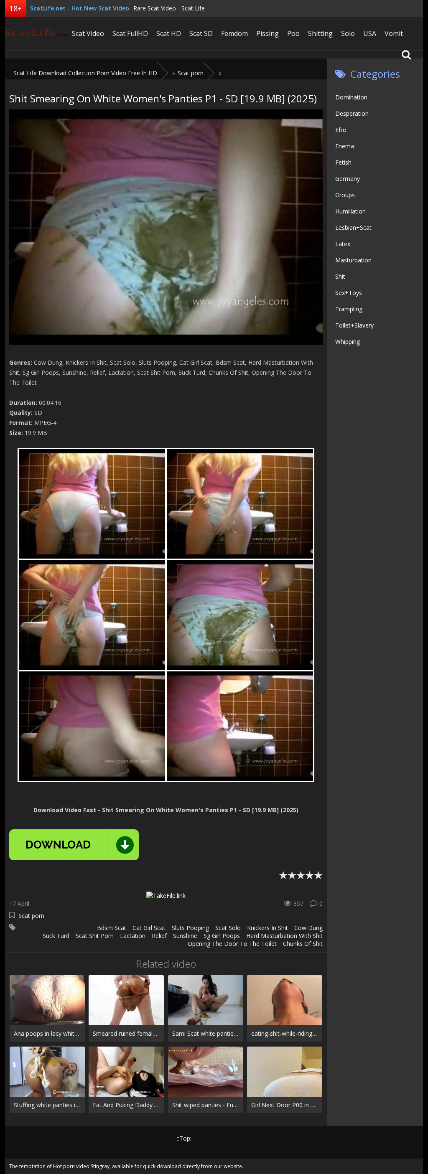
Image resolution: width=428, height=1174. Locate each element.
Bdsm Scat (111, 928)
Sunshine (185, 936)
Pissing (267, 33)
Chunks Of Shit (303, 944)
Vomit (394, 33)
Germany (347, 179)
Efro (340, 130)
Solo (348, 33)
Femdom (234, 33)
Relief (159, 936)
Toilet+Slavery (354, 325)
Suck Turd (56, 936)
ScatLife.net (36, 33)
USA (369, 33)
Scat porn (31, 916)
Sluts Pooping (190, 928)
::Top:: (185, 1138)
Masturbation (353, 260)
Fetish (343, 162)
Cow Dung (308, 928)
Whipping (347, 342)
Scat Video (88, 33)
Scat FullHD (130, 33)
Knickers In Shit (267, 928)
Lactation (132, 936)
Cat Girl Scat (149, 928)
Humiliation (350, 211)
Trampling (348, 309)
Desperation (352, 113)
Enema (344, 146)
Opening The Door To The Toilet (232, 944)
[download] (74, 844)
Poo (293, 33)
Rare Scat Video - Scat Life (169, 8)
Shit (340, 276)
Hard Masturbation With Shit (284, 936)
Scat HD (168, 33)
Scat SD (201, 33)
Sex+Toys (348, 293)
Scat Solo (228, 928)
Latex (342, 244)
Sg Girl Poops (222, 936)
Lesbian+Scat (353, 227)
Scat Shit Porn (95, 936)
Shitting (320, 33)
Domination (351, 97)
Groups (345, 195)
